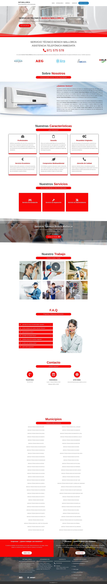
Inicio (53, 3)
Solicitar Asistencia (83, 3)
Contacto (74, 3)
